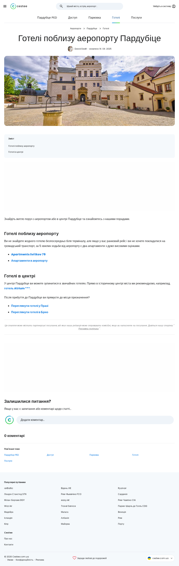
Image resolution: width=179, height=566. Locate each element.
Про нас (8, 538)
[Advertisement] (89, 186)
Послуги (136, 18)
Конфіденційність (24, 559)
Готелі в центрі (15, 151)
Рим (120, 517)
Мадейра (8, 511)
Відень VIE (66, 488)
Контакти (8, 544)
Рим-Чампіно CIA (127, 500)
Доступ (72, 18)
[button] (5, 6)
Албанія (65, 517)
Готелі (116, 18)
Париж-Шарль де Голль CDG (132, 506)
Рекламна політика (88, 328)
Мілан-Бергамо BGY (14, 500)
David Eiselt (81, 48)
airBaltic (8, 488)
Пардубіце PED (47, 18)
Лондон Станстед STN (15, 494)
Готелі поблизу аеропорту (21, 145)
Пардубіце (92, 28)
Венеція (122, 511)
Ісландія (8, 517)
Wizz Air (8, 506)
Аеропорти (75, 28)
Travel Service (68, 506)
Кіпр (6, 523)
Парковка (94, 18)
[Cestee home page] (18, 6)
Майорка (65, 523)
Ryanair (122, 488)
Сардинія (122, 494)
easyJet (65, 500)
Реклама (40, 559)
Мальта (64, 511)
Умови (10, 559)
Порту (121, 523)
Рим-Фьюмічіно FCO (71, 494)
